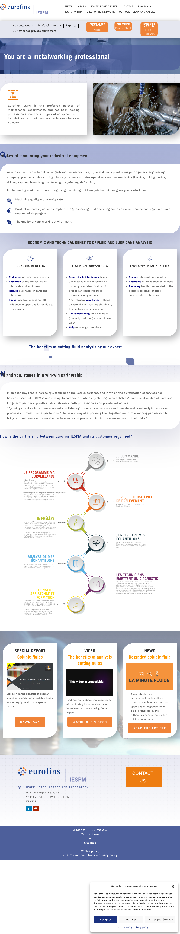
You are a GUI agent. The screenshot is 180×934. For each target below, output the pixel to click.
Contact (127, 6)
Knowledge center (104, 6)
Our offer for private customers (34, 31)
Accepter (105, 919)
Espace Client (123, 28)
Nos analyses (21, 25)
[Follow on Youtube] (36, 808)
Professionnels (48, 25)
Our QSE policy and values (137, 11)
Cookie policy (90, 851)
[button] (173, 886)
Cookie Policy (125, 927)
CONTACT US (142, 776)
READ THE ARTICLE (149, 728)
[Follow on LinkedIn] (29, 808)
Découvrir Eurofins (149, 25)
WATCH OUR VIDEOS (90, 722)
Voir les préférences (160, 919)
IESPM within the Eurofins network (90, 11)
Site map (90, 842)
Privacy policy (141, 927)
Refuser (131, 919)
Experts (71, 25)
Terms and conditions (80, 855)
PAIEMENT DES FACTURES (97, 25)
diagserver (123, 24)
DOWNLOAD (30, 722)
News (68, 6)
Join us (82, 6)
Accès (97, 29)
